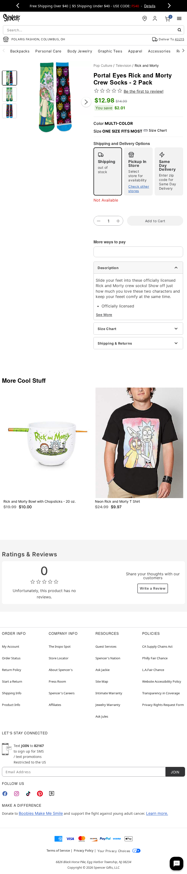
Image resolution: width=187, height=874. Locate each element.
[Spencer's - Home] (11, 18)
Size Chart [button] (158, 130)
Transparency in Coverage (161, 693)
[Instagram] (16, 793)
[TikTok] (28, 793)
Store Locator (58, 658)
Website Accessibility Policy (161, 681)
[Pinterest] (40, 793)
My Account (10, 646)
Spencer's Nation (107, 658)
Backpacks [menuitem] (19, 51)
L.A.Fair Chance (153, 670)
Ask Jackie (102, 670)
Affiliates (55, 705)
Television (123, 65)
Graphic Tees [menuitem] (110, 51)
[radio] (108, 171)
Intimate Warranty (108, 693)
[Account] (155, 18)
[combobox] (93, 29)
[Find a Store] (145, 18)
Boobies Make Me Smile (41, 813)
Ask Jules (101, 716)
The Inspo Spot (60, 646)
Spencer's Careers (62, 693)
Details (149, 6)
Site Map (101, 681)
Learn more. (157, 813)
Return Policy (11, 670)
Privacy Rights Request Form (163, 705)
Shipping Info (11, 693)
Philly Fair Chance (155, 658)
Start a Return (12, 681)
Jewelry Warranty (107, 705)
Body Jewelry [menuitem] (79, 51)
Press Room (57, 681)
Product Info (11, 705)
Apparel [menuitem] (135, 51)
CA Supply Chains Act (157, 646)
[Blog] (52, 793)
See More (104, 315)
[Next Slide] (86, 102)
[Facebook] (5, 793)
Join (175, 772)
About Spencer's (61, 670)
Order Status (11, 658)
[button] (55, 97)
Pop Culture (103, 65)
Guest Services (105, 646)
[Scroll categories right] (183, 50)
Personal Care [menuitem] (48, 51)
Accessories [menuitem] (159, 51)
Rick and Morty (147, 65)
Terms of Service (58, 850)
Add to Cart (155, 221)
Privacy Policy (84, 850)
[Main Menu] (179, 18)
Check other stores (138, 189)
